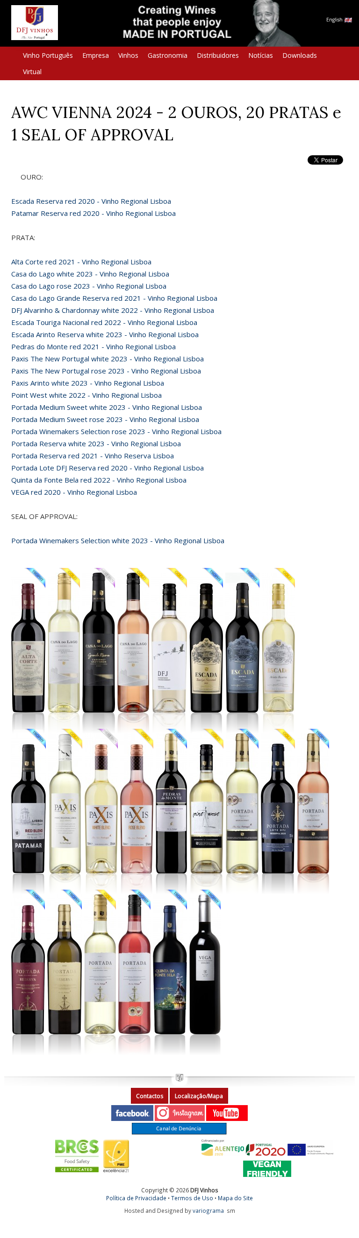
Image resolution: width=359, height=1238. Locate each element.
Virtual (32, 71)
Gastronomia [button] (167, 55)
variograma (208, 1210)
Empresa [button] (95, 55)
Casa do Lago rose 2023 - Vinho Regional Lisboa (88, 285)
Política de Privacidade (136, 1198)
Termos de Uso (192, 1198)
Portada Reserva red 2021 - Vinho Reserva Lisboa (92, 455)
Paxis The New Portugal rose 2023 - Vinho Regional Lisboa (106, 370)
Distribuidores (218, 55)
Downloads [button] (299, 55)
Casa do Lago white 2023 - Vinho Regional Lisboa (90, 273)
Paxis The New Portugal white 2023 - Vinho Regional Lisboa (107, 358)
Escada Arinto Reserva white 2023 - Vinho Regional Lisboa (105, 334)
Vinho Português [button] (48, 55)
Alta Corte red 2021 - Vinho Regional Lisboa (81, 261)
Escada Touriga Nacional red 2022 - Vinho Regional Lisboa (104, 322)
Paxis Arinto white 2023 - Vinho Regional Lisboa (87, 382)
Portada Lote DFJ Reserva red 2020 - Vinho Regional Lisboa (107, 467)
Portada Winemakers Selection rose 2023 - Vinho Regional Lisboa (116, 431)
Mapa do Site (235, 1198)
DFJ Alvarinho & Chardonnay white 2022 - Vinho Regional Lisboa (112, 310)
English (335, 19)
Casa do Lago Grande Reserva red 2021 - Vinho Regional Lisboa (114, 298)
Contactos (149, 1096)
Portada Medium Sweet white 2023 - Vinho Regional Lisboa (106, 407)
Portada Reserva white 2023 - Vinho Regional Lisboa (96, 443)
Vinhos (128, 55)
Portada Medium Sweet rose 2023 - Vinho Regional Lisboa (105, 419)
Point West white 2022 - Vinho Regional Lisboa (86, 395)
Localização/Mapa (199, 1096)
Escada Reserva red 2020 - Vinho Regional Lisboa (91, 201)
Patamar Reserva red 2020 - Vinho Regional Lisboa (93, 213)
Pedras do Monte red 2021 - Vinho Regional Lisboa (93, 346)
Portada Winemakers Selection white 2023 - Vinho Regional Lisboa (117, 540)
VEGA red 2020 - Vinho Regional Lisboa (74, 492)
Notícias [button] (260, 55)
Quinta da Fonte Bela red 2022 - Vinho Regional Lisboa (99, 479)
